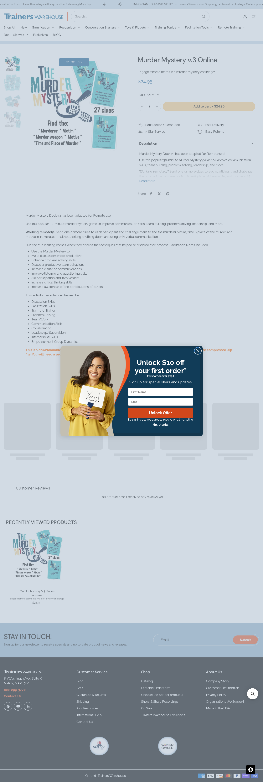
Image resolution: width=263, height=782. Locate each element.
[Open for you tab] (250, 769)
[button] (252, 693)
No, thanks (160, 425)
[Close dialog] (197, 350)
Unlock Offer (160, 413)
